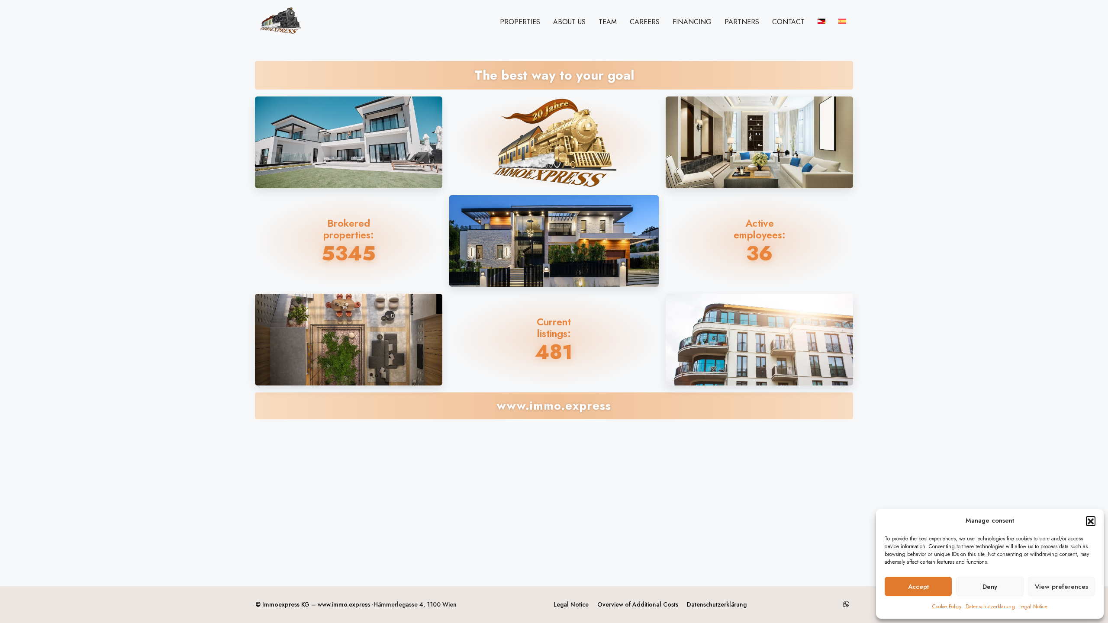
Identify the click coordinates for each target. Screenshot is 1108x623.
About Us (569, 22)
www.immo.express (344, 604)
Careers (645, 22)
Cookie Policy (946, 606)
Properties (520, 22)
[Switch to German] (821, 21)
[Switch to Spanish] (842, 21)
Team (608, 22)
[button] (1090, 521)
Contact (788, 22)
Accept (918, 586)
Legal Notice (1033, 606)
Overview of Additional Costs (637, 604)
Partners (742, 22)
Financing (692, 22)
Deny (989, 586)
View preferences (1061, 586)
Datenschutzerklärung (990, 606)
